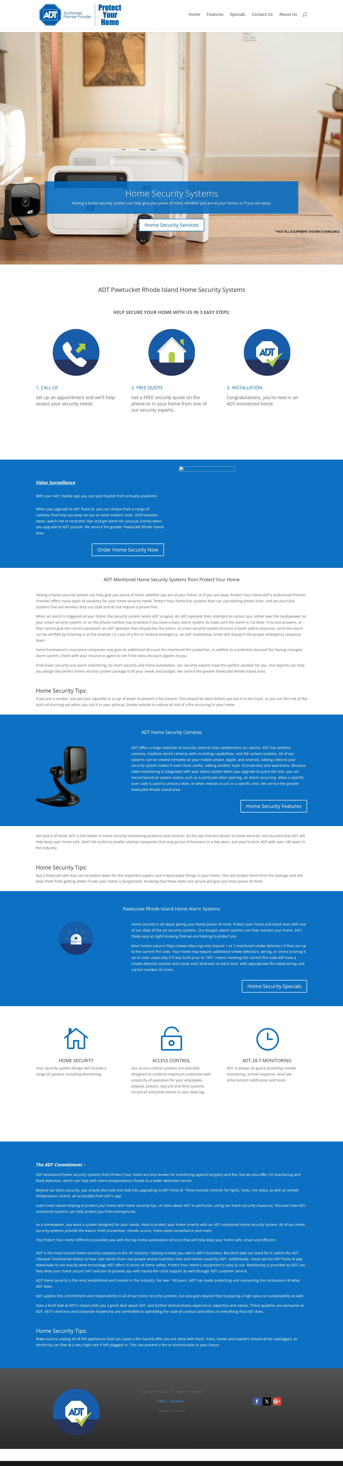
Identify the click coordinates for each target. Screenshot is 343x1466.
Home (194, 15)
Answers (177, 1401)
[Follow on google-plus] (277, 1401)
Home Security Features (274, 806)
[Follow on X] (267, 1401)
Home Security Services (171, 225)
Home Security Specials (274, 986)
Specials (237, 15)
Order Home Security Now (127, 549)
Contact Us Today (171, 1114)
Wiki (162, 1401)
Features (215, 15)
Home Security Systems (171, 193)
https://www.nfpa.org (184, 945)
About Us (288, 15)
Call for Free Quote (171, 432)
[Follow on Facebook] (257, 1401)
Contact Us (262, 15)
